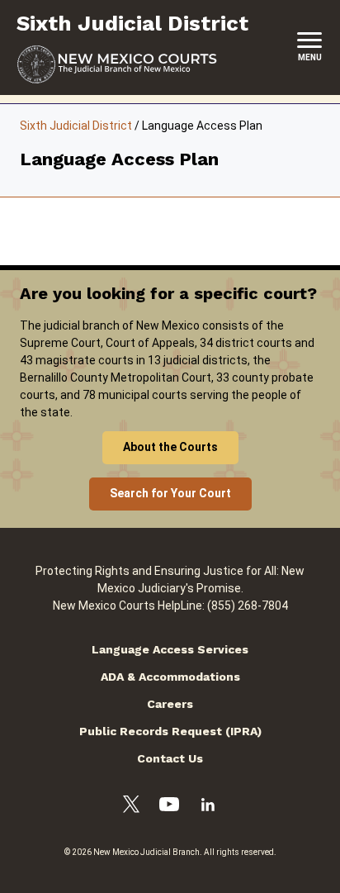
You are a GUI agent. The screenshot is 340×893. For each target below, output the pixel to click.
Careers (170, 703)
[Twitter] (131, 807)
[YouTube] (169, 806)
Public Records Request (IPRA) (170, 731)
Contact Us (170, 758)
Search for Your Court (170, 493)
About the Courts (170, 447)
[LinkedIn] (208, 807)
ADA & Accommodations (170, 676)
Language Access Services (170, 649)
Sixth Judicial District (76, 125)
